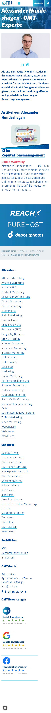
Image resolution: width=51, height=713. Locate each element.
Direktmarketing (11, 306)
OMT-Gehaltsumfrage (14, 466)
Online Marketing (13, 162)
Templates (7, 517)
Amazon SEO (8, 287)
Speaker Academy (11, 480)
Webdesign (8, 431)
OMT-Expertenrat (11, 462)
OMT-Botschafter (11, 476)
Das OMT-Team (10, 452)
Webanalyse (8, 426)
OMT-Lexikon (9, 526)
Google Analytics (11, 324)
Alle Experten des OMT (14, 471)
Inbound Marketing (12, 343)
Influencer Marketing (13, 348)
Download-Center (11, 499)
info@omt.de (9, 586)
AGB (3, 548)
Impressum (7, 557)
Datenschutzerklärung (14, 553)
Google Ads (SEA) (11, 329)
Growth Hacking (10, 338)
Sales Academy (10, 485)
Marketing (7, 371)
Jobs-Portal (7, 494)
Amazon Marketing (12, 282)
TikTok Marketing (11, 417)
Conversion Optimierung (15, 296)
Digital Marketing (11, 301)
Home (21, 251)
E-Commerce (8, 310)
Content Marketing (12, 292)
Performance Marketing (15, 380)
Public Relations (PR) (13, 394)
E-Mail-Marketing (11, 315)
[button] (5, 708)
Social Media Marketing (15, 399)
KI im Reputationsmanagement (23, 153)
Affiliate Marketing (12, 278)
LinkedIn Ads (9, 362)
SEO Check (7, 490)
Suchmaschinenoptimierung (18, 412)
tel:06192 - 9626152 (12, 582)
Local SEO (7, 366)
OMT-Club (7, 522)
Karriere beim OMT (12, 457)
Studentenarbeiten (12, 512)
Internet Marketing (12, 352)
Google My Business (12, 334)
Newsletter (8, 531)
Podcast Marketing (12, 390)
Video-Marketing (11, 422)
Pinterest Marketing (13, 385)
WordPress (7, 436)
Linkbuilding (8, 357)
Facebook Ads (9, 320)
